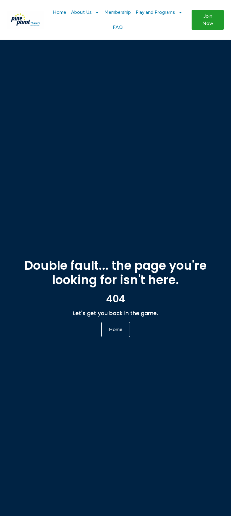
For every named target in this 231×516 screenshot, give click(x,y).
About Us (81, 12)
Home (59, 12)
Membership (117, 12)
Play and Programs (155, 12)
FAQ (118, 27)
